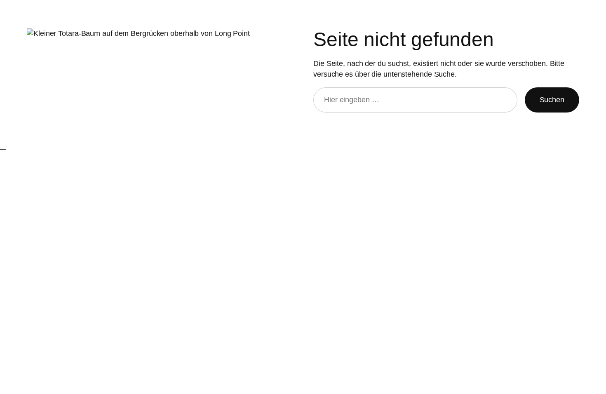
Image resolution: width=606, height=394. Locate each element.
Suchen (552, 100)
